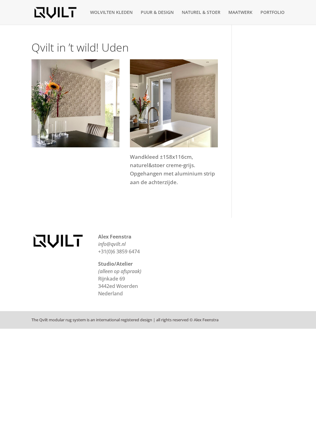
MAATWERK (240, 12)
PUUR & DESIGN (157, 12)
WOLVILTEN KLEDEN (111, 12)
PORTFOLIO (272, 12)
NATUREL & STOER (201, 12)
